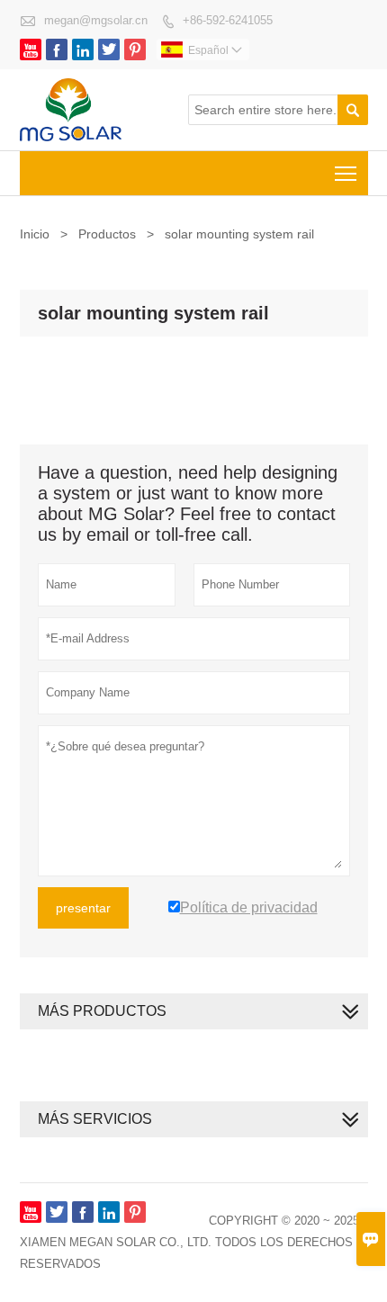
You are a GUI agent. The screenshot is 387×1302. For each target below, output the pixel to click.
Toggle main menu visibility (346, 173)
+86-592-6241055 (228, 20)
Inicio (35, 234)
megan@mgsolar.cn (96, 20)
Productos (107, 234)
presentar (83, 908)
